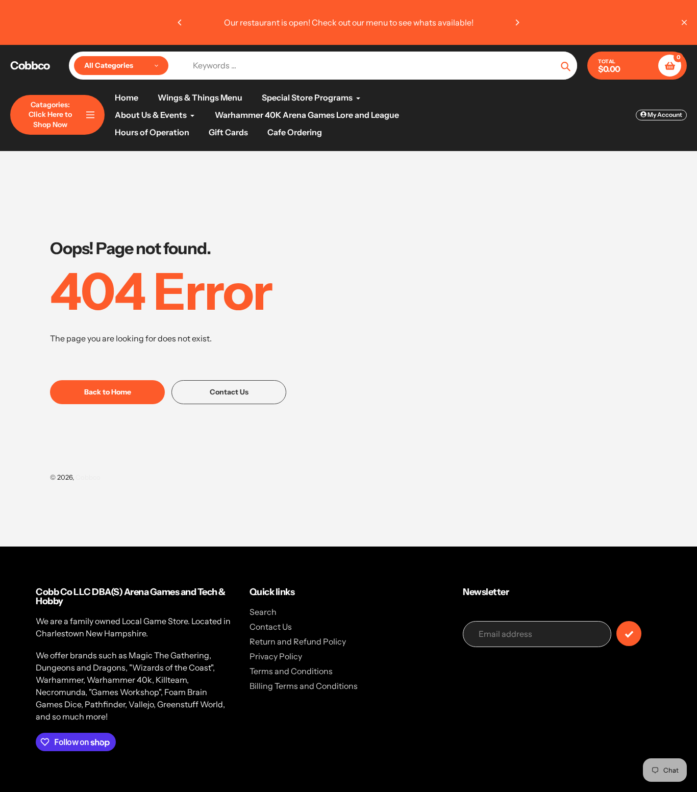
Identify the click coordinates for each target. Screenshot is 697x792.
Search (263, 612)
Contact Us (271, 627)
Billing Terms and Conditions (304, 686)
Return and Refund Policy (298, 641)
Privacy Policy (276, 656)
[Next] (517, 22)
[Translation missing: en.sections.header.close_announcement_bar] (684, 22)
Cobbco (29, 65)
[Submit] (628, 633)
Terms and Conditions (291, 671)
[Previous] (180, 22)
